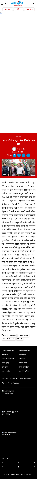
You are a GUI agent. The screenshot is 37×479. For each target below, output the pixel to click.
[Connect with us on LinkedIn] (18, 467)
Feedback (16, 383)
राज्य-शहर (7, 9)
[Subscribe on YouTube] (34, 463)
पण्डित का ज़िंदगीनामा (8, 359)
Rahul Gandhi (23, 335)
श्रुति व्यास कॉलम (24, 350)
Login (34, 3)
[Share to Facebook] (14, 155)
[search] (5, 3)
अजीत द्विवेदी (5, 363)
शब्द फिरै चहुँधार (24, 371)
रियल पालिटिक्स (24, 367)
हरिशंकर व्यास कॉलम (8, 350)
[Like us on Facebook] (2, 463)
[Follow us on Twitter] (2, 467)
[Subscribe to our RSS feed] (34, 467)
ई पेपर (18, 9)
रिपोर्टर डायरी (23, 363)
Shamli (19, 339)
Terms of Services (25, 379)
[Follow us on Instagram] (18, 463)
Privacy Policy (7, 383)
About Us (5, 379)
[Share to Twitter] (19, 155)
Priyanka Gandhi (8, 339)
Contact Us (13, 379)
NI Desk (20, 149)
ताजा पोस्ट (18, 137)
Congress (12, 335)
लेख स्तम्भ (5, 354)
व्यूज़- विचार (29, 9)
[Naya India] (18, 5)
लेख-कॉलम (22, 354)
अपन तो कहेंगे (6, 371)
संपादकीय (22, 359)
